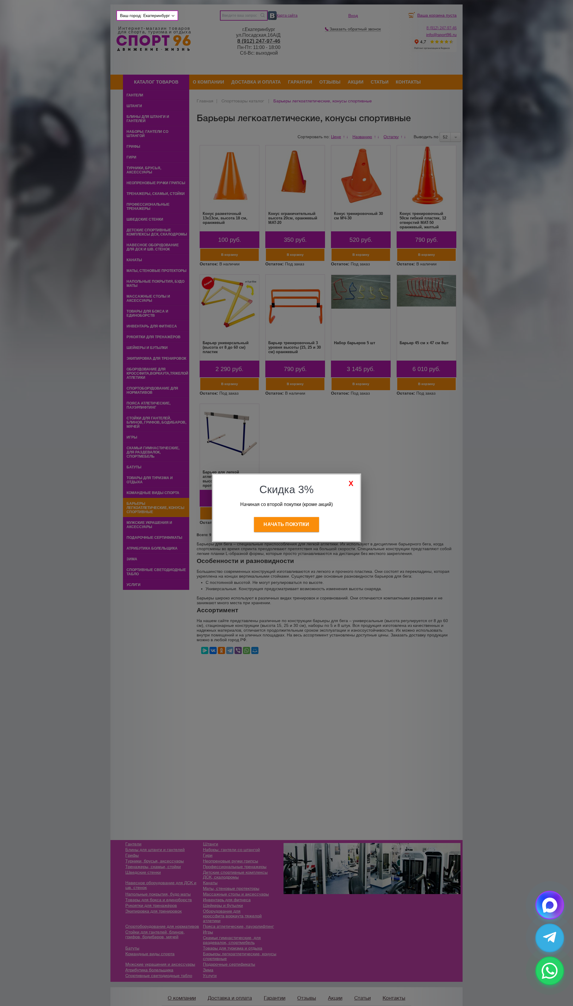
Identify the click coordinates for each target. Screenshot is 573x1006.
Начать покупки (286, 524)
